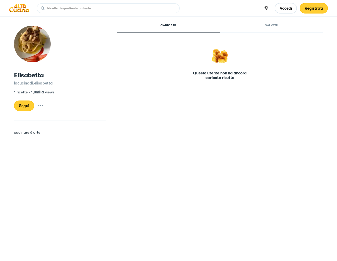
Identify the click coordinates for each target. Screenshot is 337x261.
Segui (24, 105)
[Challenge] (266, 8)
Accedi (286, 8)
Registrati (314, 8)
